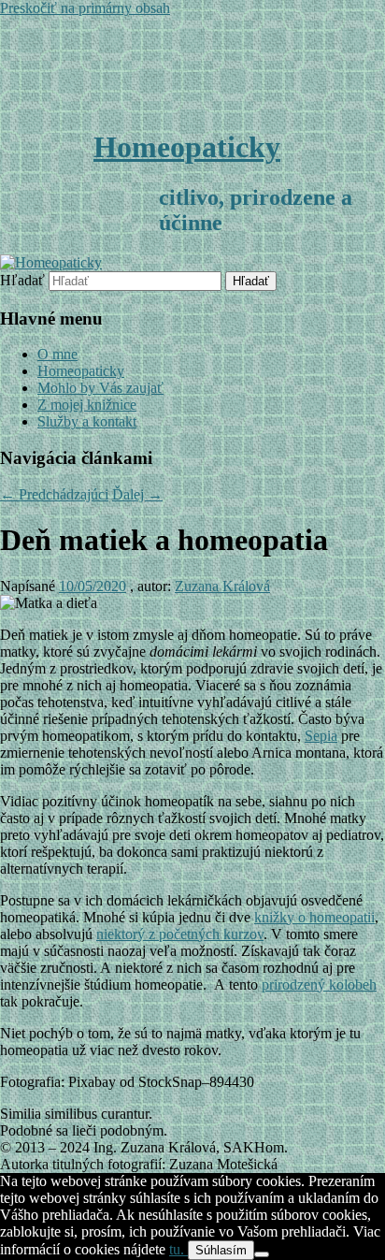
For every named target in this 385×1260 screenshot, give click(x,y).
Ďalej (137, 494)
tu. (178, 1249)
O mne (57, 354)
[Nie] (261, 1254)
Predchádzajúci (54, 494)
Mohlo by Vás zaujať (100, 388)
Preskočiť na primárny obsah (85, 8)
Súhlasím (221, 1250)
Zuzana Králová (222, 586)
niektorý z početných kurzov (180, 934)
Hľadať (22, 280)
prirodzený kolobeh (319, 984)
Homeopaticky (186, 147)
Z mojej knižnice (86, 405)
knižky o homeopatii (314, 917)
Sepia (321, 736)
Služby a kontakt (86, 421)
